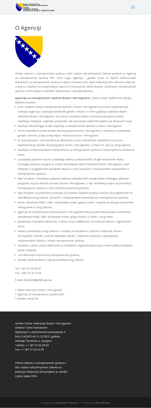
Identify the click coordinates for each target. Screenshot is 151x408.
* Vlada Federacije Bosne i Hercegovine (38, 290)
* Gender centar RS (26, 298)
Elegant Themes (67, 403)
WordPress (103, 403)
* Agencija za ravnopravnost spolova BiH (39, 294)
